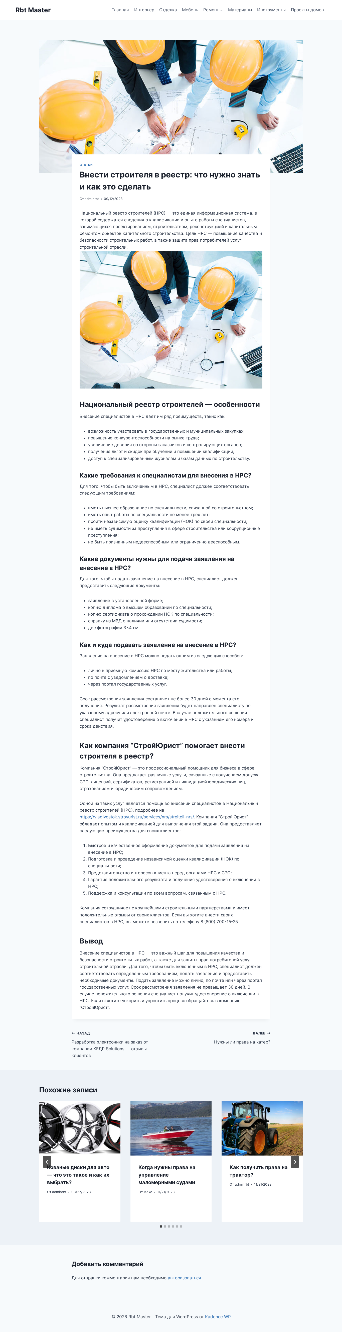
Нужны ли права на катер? (242, 1037)
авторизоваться (184, 1277)
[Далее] (295, 1162)
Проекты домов (307, 9)
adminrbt (92, 199)
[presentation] (79, 1128)
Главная (120, 9)
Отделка (168, 9)
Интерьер (144, 9)
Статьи (86, 165)
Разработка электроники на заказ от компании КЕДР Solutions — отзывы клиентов (110, 1044)
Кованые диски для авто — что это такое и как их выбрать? (78, 1174)
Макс (147, 1192)
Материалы (240, 9)
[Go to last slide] (47, 1162)
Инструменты (271, 9)
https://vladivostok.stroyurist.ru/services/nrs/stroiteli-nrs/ (137, 816)
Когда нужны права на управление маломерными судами (167, 1174)
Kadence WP (218, 1316)
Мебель (190, 9)
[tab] (161, 1226)
